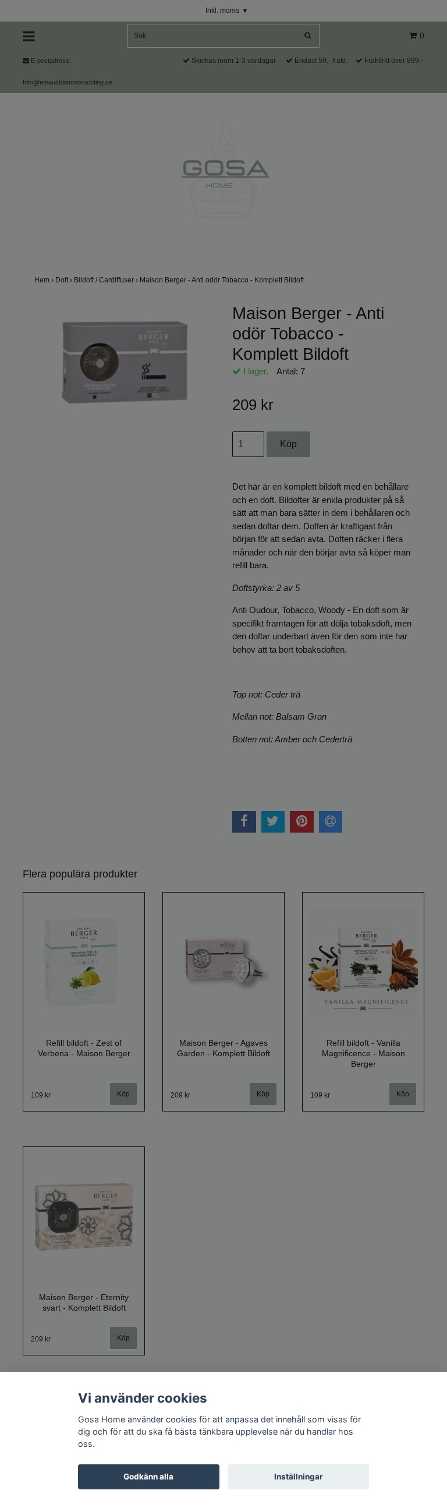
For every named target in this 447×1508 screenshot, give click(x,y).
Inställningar (298, 1476)
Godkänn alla (148, 1476)
